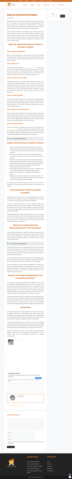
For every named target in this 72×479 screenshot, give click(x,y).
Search (53, 13)
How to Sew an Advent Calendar (34, 466)
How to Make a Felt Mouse (33, 468)
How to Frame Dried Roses (33, 464)
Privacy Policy (50, 0)
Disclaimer (42, 0)
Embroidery (46, 5)
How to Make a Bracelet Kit (33, 461)
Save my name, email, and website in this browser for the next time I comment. (26, 442)
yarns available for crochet (30, 67)
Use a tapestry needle (12, 129)
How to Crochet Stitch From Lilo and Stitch (16, 406)
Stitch (38, 5)
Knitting (32, 5)
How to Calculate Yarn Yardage (14, 404)
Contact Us (34, 0)
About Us (27, 0)
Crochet (25, 5)
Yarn (53, 5)
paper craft (61, 5)
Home (20, 0)
